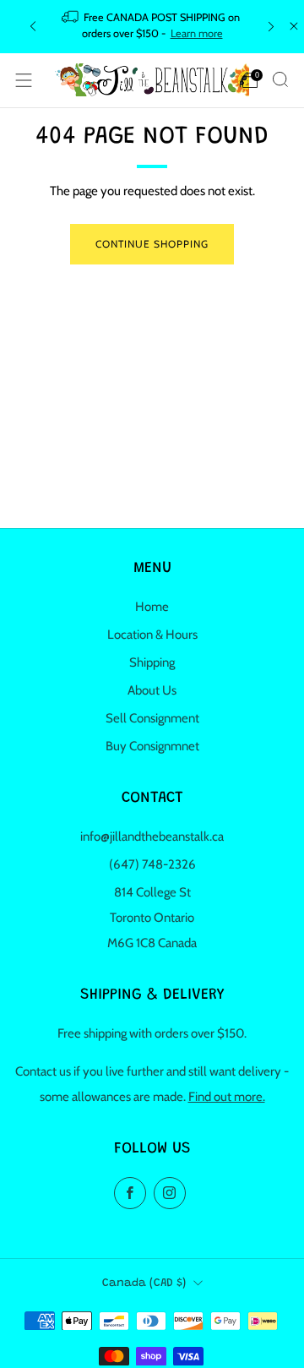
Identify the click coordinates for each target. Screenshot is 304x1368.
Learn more (197, 33)
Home (152, 606)
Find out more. (226, 1096)
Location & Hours (152, 634)
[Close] (294, 26)
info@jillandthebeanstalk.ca (152, 836)
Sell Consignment (152, 718)
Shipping (152, 662)
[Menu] (23, 80)
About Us (152, 690)
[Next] (271, 26)
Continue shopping (152, 243)
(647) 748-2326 (152, 864)
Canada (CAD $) (144, 1283)
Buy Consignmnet (152, 746)
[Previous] (33, 26)
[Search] (280, 79)
